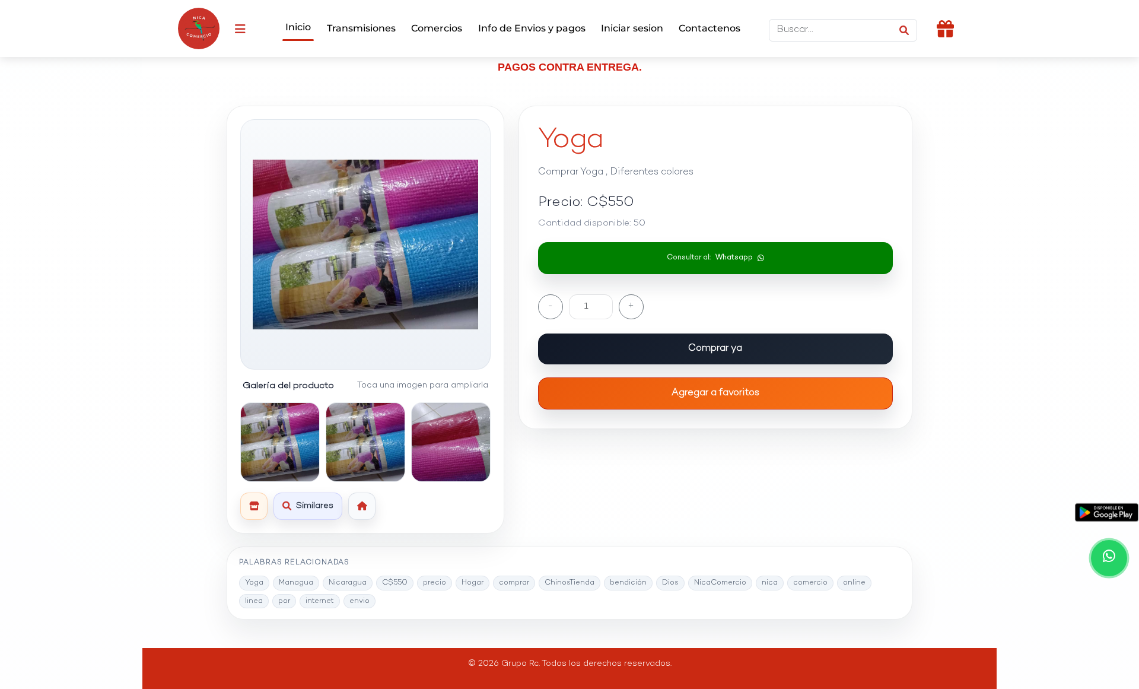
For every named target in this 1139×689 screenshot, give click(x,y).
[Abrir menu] (240, 28)
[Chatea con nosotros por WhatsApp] (1109, 558)
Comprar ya (715, 349)
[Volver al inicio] (362, 506)
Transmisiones (361, 28)
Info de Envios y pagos (532, 28)
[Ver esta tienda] (254, 506)
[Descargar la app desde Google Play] (1107, 512)
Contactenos (709, 28)
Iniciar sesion (632, 28)
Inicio (298, 27)
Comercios (436, 28)
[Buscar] (904, 30)
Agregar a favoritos (715, 393)
